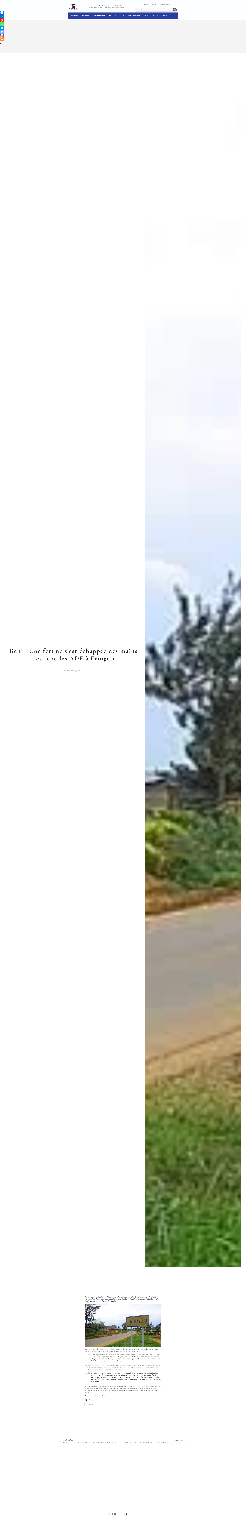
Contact (154, 4)
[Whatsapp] (2, 24)
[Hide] (1, 43)
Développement (99, 16)
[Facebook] (2, 13)
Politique (112, 16)
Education (85, 16)
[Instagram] (2, 36)
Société (146, 16)
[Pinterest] (2, 20)
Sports (156, 16)
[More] (2, 39)
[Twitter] (2, 32)
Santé (122, 16)
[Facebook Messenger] (2, 28)
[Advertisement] (123, 36)
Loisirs (165, 16)
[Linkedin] (2, 16)
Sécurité (74, 16)
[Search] (175, 9)
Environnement (134, 16)
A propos (145, 4)
